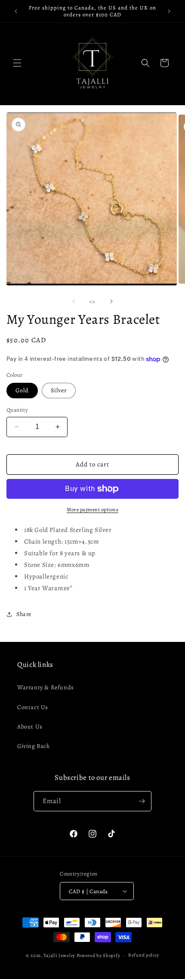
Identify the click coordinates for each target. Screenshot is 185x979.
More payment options (92, 509)
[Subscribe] (141, 801)
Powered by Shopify (98, 955)
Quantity (17, 409)
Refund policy (143, 955)
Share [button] (23, 614)
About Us (30, 727)
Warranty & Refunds (45, 687)
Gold (22, 390)
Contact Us (32, 707)
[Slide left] (73, 301)
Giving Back (33, 746)
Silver (59, 390)
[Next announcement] (169, 11)
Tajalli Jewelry (59, 955)
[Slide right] (111, 301)
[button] (17, 62)
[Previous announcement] (15, 11)
